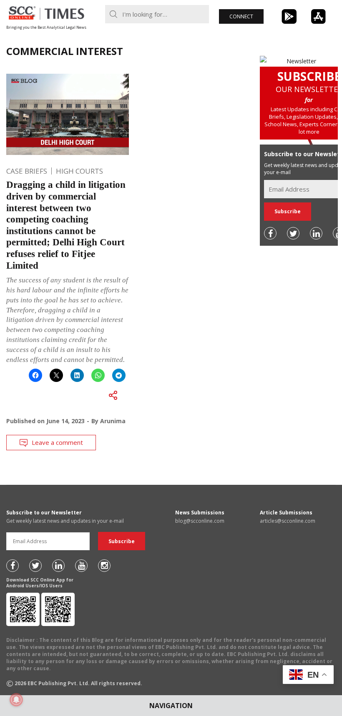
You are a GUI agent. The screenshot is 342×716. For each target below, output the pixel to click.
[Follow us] (270, 233)
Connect (241, 16)
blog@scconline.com (199, 520)
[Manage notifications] (16, 699)
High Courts (79, 171)
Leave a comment (57, 442)
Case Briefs (26, 171)
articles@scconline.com (287, 520)
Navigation (171, 705)
